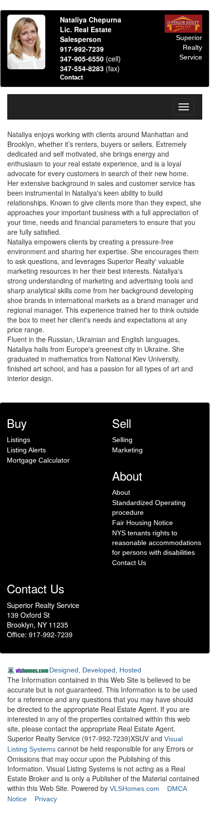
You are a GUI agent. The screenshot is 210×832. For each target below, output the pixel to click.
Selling (122, 440)
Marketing (127, 450)
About (121, 492)
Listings (18, 440)
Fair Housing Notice (142, 523)
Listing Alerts (26, 450)
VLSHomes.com (134, 788)
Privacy (46, 799)
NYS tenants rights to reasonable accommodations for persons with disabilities (156, 542)
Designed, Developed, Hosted (95, 670)
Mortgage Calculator (38, 460)
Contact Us (129, 563)
